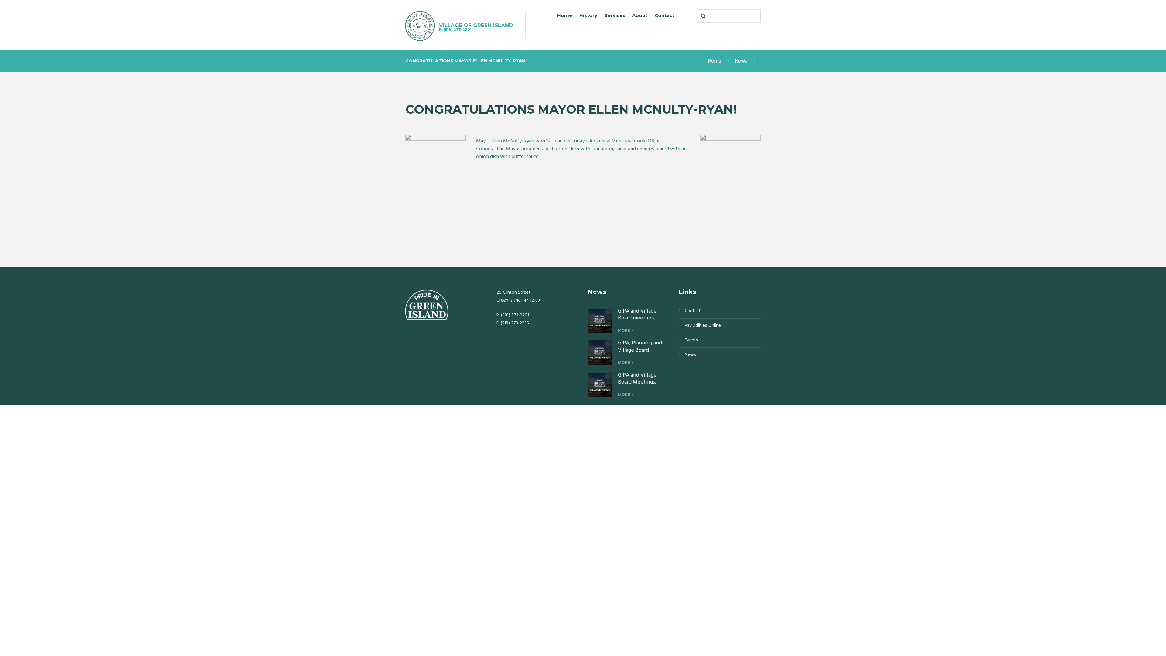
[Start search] (702, 16)
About (639, 15)
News (741, 61)
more (624, 330)
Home (564, 15)
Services (615, 15)
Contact (664, 15)
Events (691, 340)
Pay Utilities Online (703, 325)
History (588, 15)
